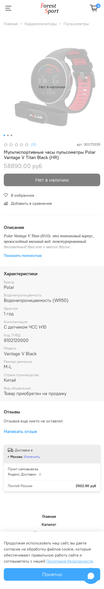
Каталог (49, 524)
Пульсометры (76, 23)
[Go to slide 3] (11, 135)
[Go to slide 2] (8, 135)
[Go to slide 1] (4, 135)
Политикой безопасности (69, 561)
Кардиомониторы (40, 23)
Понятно (52, 574)
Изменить (32, 456)
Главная (11, 23)
